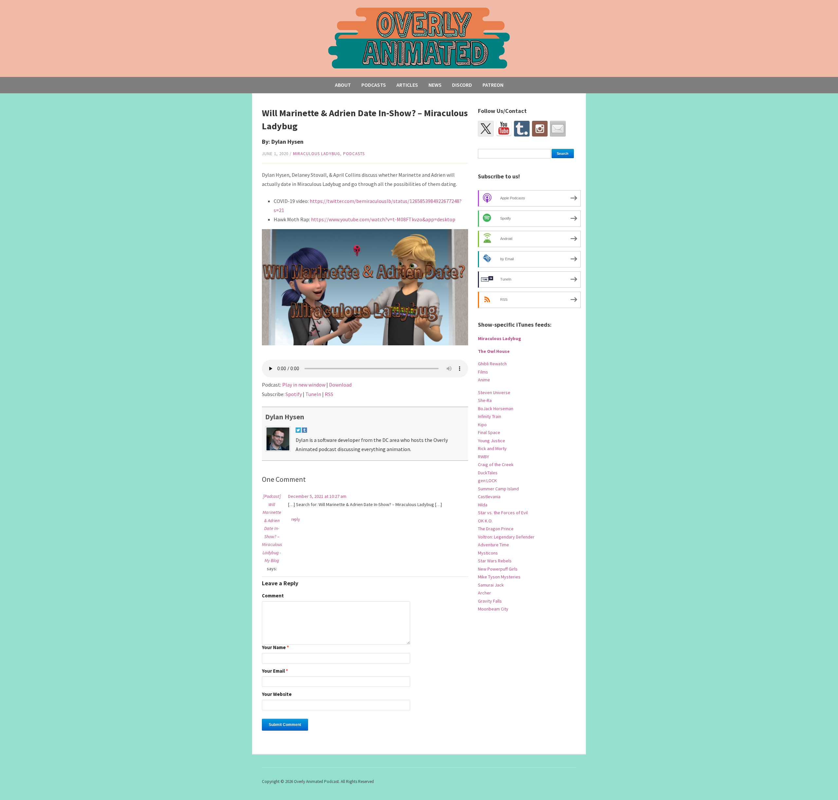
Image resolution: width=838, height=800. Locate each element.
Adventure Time (493, 545)
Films (483, 372)
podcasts (354, 153)
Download (340, 384)
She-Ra (485, 400)
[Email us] (558, 128)
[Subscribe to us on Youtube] (504, 128)
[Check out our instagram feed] (540, 128)
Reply (295, 519)
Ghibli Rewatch (492, 364)
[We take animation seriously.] (419, 37)
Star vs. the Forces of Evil (503, 513)
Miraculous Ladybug (316, 153)
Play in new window (303, 384)
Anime (484, 380)
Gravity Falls (490, 601)
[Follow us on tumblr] (522, 128)
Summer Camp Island (498, 489)
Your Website (277, 694)
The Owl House (494, 351)
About (343, 85)
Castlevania (489, 497)
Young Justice (491, 441)
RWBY (483, 457)
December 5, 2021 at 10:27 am (317, 496)
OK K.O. (485, 521)
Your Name (275, 647)
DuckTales (488, 473)
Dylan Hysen (284, 416)
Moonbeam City (493, 609)
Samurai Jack (491, 585)
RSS (329, 394)
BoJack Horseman (495, 408)
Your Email (275, 671)
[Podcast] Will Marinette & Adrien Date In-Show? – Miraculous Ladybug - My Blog (272, 528)
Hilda (482, 505)
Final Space (489, 432)
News (435, 85)
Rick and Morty (492, 448)
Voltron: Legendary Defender (506, 537)
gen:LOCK (487, 480)
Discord (462, 85)
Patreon (493, 85)
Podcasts (373, 85)
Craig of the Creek (496, 464)
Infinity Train (489, 416)
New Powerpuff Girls (498, 569)
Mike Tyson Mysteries (499, 577)
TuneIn (313, 394)
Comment (273, 596)
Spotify (293, 394)
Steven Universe (494, 392)
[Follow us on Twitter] (486, 128)
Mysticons (488, 553)
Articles (407, 85)
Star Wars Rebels (495, 561)
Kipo (482, 424)
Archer (484, 593)
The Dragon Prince (496, 529)
